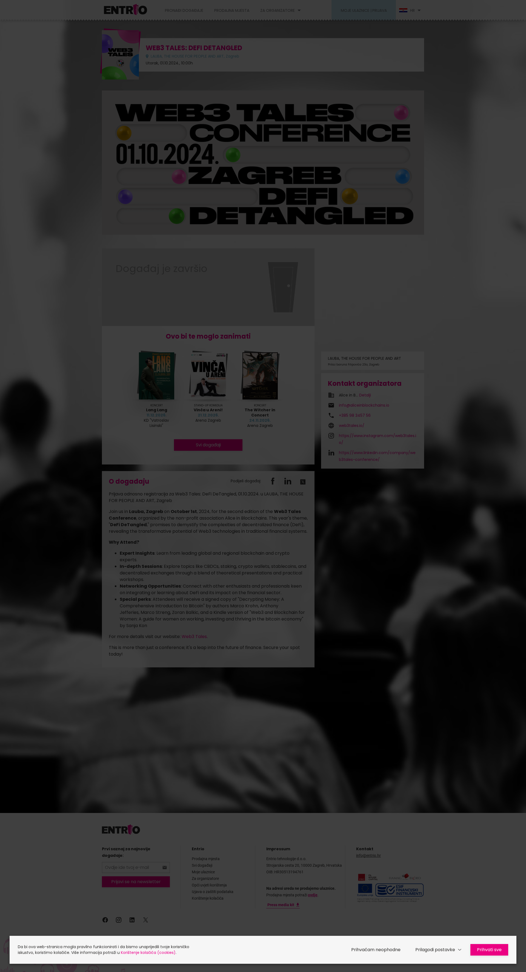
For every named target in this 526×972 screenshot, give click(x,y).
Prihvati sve (489, 950)
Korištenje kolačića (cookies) (148, 952)
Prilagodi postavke (435, 950)
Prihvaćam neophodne (376, 950)
